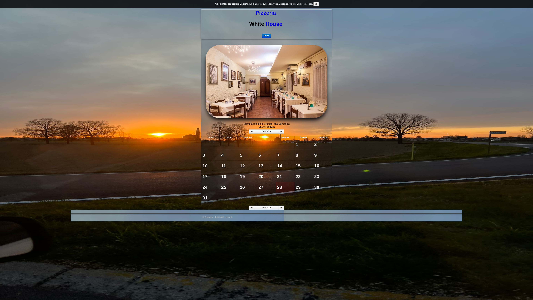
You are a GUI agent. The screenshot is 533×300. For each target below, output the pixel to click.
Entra (266, 36)
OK (316, 4)
